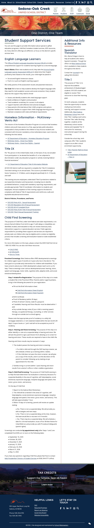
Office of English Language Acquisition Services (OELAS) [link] (27, 63)
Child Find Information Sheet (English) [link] (30, 290)
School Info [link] (31, 2)
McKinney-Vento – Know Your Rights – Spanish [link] (24, 143)
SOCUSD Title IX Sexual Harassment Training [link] (23, 212)
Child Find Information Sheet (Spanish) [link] (30, 293)
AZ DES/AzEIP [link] (14, 252)
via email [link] (76, 73)
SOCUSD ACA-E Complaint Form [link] (18, 207)
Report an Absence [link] (40, 510)
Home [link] (3, 2)
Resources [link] (60, 2)
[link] (76, 2)
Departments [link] (49, 2)
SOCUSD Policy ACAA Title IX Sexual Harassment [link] (24, 210)
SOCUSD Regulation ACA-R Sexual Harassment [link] (24, 205)
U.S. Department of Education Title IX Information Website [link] (28, 164)
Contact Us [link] (69, 2)
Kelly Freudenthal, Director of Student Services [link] (21, 458)
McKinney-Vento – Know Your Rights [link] (20, 141)
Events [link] (40, 2)
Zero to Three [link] (14, 254)
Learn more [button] (47, 484)
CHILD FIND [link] (14, 250)
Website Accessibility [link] (41, 515)
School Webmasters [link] (61, 525)
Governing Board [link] (40, 513)
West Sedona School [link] (79, 64)
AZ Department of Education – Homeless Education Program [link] (28, 138)
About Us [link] (11, 2)
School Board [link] (21, 2)
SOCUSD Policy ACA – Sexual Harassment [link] (22, 202)
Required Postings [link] (40, 508)
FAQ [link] (35, 505)
